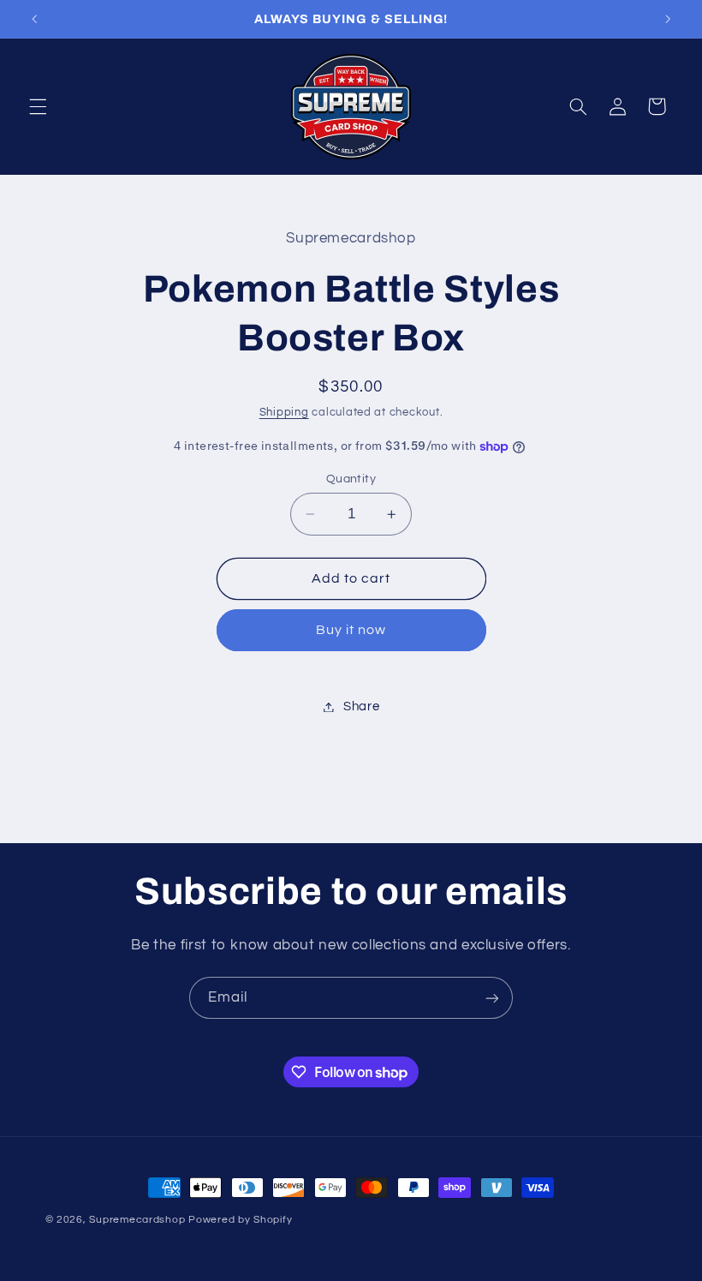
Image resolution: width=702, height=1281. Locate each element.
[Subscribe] (492, 998)
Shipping (284, 412)
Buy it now (351, 630)
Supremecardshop (137, 1219)
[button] (37, 106)
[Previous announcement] (34, 19)
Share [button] (361, 706)
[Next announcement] (668, 19)
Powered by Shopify (240, 1219)
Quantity (351, 479)
